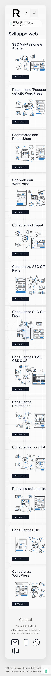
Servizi (29, 24)
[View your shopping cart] (26, 13)
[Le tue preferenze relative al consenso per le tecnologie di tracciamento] (46, 671)
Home (15, 22)
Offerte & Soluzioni (21, 23)
